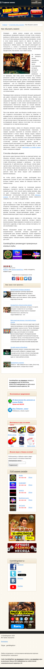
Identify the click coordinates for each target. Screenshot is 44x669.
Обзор (30, 477)
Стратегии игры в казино (16, 25)
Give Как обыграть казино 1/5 (4, 266)
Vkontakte (20, 578)
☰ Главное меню (7, 3)
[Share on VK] (30, 278)
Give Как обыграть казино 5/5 (11, 266)
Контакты (4, 641)
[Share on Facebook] (13, 278)
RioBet (21, 475)
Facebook (20, 564)
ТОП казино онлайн (18, 471)
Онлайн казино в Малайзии (19, 347)
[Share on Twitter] (25, 278)
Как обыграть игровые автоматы (20, 289)
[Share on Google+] (17, 278)
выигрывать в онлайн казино (31, 147)
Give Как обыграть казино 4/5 (10, 266)
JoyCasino (22, 505)
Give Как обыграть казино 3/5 (8, 266)
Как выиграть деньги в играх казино (21, 305)
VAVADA (21, 490)
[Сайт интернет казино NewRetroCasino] (36, 254)
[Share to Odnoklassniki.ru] (21, 278)
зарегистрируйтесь (17, 269)
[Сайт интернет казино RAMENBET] (18, 254)
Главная (4, 25)
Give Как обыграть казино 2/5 (6, 266)
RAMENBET (22, 483)
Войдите (6, 269)
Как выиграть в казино (17, 362)
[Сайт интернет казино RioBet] (8, 254)
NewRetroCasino (24, 498)
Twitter (19, 571)
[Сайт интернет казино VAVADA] (27, 254)
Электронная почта (15, 460)
